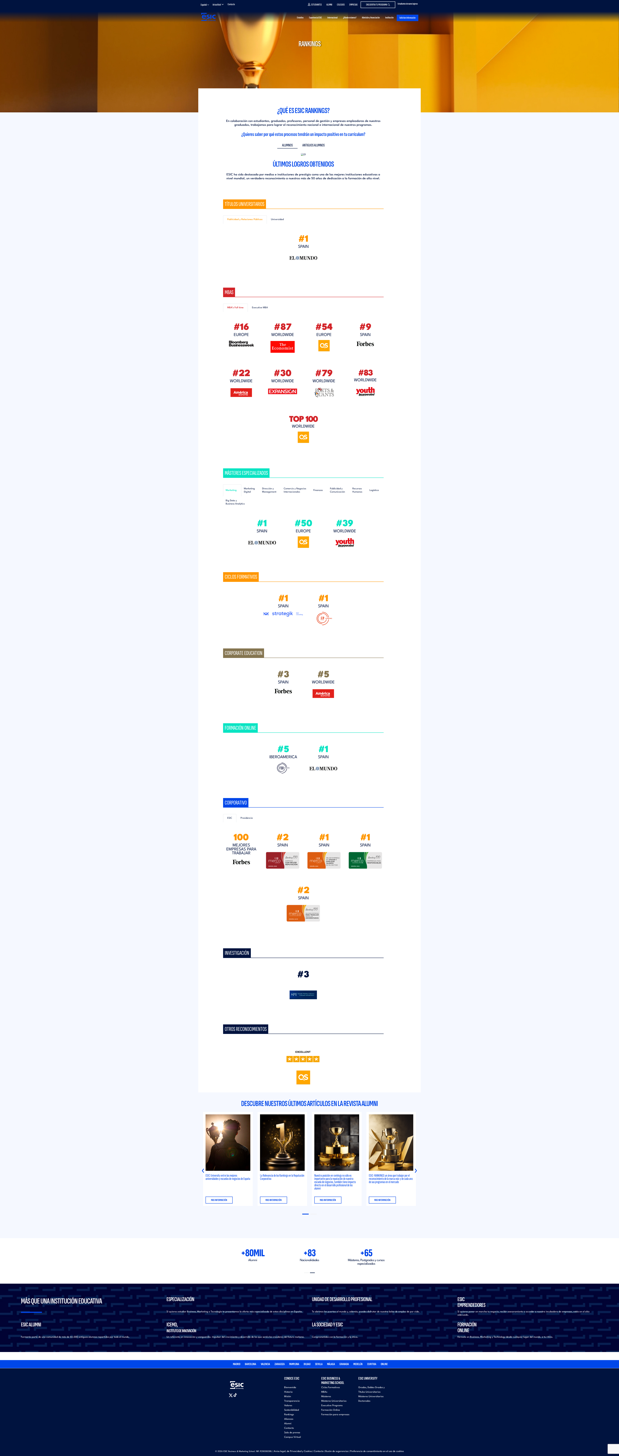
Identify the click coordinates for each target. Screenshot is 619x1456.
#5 (323, 675)
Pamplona (294, 1364)
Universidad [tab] (277, 219)
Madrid (236, 1364)
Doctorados (364, 1401)
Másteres (326, 1396)
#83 (365, 373)
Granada (344, 1364)
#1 (303, 239)
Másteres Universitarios (333, 1401)
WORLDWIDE (282, 335)
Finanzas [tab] (318, 490)
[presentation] (203, 1170)
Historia (288, 1392)
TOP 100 (303, 420)
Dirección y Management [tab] (269, 490)
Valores (288, 1405)
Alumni (329, 4)
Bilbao (307, 1364)
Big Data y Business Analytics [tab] (235, 502)
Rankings (289, 1414)
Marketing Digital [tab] (249, 490)
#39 (344, 523)
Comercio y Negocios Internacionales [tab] (295, 490)
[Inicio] (208, 17)
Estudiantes (316, 4)
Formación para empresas (335, 1414)
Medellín (358, 1364)
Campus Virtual (292, 1437)
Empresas (353, 4)
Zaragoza (280, 1364)
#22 (241, 373)
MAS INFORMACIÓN (219, 1200)
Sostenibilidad (291, 1410)
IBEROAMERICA (283, 757)
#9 (365, 327)
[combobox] (206, 5)
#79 (324, 373)
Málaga (331, 1364)
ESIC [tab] (229, 818)
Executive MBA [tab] (260, 307)
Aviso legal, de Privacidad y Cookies (293, 1451)
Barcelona (250, 1364)
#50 (303, 523)
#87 (282, 327)
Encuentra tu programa (376, 4)
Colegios (341, 4)
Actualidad (217, 4)
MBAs (324, 1392)
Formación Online (330, 1410)
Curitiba (371, 1364)
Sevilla (319, 1364)
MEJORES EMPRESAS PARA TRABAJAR (241, 849)
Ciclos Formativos (330, 1387)
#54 (324, 327)
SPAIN (303, 247)
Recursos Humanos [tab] (357, 490)
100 (241, 838)
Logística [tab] (374, 490)
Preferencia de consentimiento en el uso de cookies (377, 1451)
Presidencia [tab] (247, 818)
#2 (282, 838)
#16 (241, 327)
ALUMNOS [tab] (287, 145)
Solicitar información (407, 17)
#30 (282, 373)
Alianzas (288, 1419)
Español (204, 4)
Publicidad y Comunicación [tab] (337, 490)
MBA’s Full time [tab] (235, 307)
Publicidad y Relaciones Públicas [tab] (245, 219)
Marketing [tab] (231, 490)
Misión (287, 1396)
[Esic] (241, 1383)
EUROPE (241, 335)
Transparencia (292, 1401)
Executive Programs (332, 1405)
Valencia (265, 1364)
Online (384, 1364)
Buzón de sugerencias (336, 1451)
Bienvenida (290, 1387)
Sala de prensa (292, 1432)
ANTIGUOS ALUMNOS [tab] (313, 145)
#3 (283, 675)
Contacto (231, 4)
